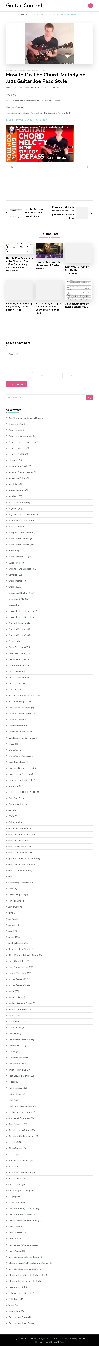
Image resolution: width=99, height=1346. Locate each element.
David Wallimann (16, 653)
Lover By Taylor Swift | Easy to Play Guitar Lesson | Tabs (19, 306)
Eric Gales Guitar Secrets (20, 755)
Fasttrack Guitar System (20, 768)
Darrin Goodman (16, 647)
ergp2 (11, 743)
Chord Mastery (15, 580)
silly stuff (13, 1142)
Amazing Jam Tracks (18, 466)
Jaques (11, 925)
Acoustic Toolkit (16, 454)
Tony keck (13, 1238)
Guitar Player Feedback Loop (22, 864)
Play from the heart (18, 1057)
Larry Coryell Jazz (17, 961)
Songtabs (13, 1166)
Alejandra (13, 460)
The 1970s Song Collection (22, 1208)
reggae (11, 1081)
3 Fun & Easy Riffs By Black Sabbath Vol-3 (77, 305)
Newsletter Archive (18, 1039)
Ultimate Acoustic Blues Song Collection (28, 1262)
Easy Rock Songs (16, 701)
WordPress (59, 1342)
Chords (11, 586)
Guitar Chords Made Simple (22, 834)
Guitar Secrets (15, 876)
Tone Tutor (14, 1226)
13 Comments (55, 87)
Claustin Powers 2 (17, 635)
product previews (17, 1069)
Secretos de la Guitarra (20, 1130)
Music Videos (14, 1027)
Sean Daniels (14, 1124)
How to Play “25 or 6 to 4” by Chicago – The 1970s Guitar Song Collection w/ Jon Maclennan (19, 264)
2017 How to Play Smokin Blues (24, 417)
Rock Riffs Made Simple (20, 1106)
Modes (11, 1015)
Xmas (11, 1305)
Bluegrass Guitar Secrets (20, 532)
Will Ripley (14, 1299)
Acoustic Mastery (17, 448)
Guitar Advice (15, 822)
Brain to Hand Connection (21, 568)
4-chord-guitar (15, 423)
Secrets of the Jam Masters (21, 1136)
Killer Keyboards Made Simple (23, 955)
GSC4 (11, 816)
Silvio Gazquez (15, 1148)
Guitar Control (24, 5)
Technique (13, 1202)
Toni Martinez (15, 1232)
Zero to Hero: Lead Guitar (21, 1323)
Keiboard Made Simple (19, 949)
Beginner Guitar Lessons (20, 514)
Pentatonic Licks (16, 1045)
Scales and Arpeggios (19, 1118)
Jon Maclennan (39, 70)
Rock (10, 1100)
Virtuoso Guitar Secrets (20, 1293)
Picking (11, 1051)
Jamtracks (13, 918)
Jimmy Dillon (14, 937)
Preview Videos (16, 1063)
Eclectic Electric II (17, 719)
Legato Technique (17, 973)
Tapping (12, 1196)
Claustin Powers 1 (17, 629)
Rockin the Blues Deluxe (20, 1112)
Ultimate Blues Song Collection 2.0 (26, 1275)
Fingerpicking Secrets (19, 774)
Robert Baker (15, 1094)
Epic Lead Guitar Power (20, 731)
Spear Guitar (14, 1178)
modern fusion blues (18, 1009)
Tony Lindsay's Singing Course (23, 1244)
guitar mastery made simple (22, 858)
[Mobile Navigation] (90, 5)
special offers (14, 1184)
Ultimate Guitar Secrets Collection (25, 1281)
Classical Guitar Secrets (20, 617)
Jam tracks (13, 906)
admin (9, 87)
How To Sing (14, 900)
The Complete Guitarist (20, 1214)
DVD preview (15, 671)
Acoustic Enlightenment (20, 436)
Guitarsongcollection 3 (19, 882)
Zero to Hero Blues (18, 1317)
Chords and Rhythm (15, 70)
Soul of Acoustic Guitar (20, 1172)
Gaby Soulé (14, 798)
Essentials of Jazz (16, 761)
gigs (10, 810)
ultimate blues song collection (23, 1268)
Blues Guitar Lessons (18, 544)
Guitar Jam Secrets (17, 852)
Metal (11, 991)
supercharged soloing (19, 1190)
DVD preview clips (17, 677)
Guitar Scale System (18, 870)
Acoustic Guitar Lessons (20, 442)
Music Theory (15, 1021)
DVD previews (15, 683)
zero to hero (14, 1311)
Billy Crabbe (14, 526)
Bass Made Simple (17, 502)
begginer (12, 508)
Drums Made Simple (18, 665)
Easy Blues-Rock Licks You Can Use (25, 695)
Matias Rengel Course (19, 985)
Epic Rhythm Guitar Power (21, 737)
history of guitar (16, 894)
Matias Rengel (15, 979)
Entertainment (15, 725)
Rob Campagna (16, 1087)
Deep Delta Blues (17, 659)
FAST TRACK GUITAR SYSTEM (26, 120)
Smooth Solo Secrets (18, 1160)
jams (10, 912)
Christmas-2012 (16, 599)
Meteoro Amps (15, 997)
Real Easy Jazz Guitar (18, 1075)
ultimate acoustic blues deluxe (23, 1256)
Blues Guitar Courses (18, 538)
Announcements (16, 490)
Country (12, 641)
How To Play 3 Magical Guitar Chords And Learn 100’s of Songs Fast (49, 308)
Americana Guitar (17, 478)
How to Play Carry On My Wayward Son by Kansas (48, 265)
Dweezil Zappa (15, 689)
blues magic (14, 550)
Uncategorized (15, 1287)
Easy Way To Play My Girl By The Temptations (77, 270)
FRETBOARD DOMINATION (22, 792)
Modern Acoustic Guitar (20, 1003)
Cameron (12, 574)
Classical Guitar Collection (21, 611)
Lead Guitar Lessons (18, 967)
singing (11, 1154)
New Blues (13, 1033)
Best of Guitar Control (19, 520)
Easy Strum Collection (19, 707)
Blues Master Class (18, 556)
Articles (12, 496)
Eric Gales (13, 749)
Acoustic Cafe (15, 430)
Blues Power (14, 562)
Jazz (28, 70)
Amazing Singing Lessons (20, 472)
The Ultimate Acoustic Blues (22, 1220)
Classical (12, 605)
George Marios (15, 804)
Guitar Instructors (17, 846)
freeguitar (13, 786)
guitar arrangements (18, 828)
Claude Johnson (16, 623)
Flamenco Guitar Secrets (20, 780)
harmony (12, 888)
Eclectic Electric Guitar (19, 713)
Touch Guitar (14, 1250)
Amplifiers (13, 484)
